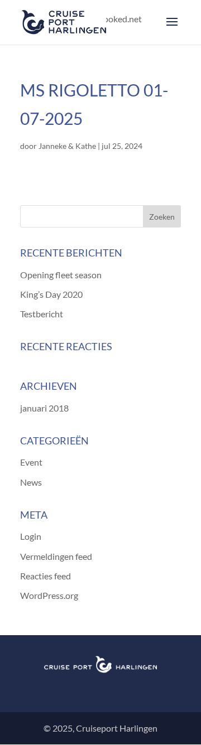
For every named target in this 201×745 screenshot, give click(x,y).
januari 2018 (44, 408)
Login (30, 536)
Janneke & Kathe (67, 146)
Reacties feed (45, 575)
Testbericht (41, 313)
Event (31, 462)
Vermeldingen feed (56, 556)
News (31, 482)
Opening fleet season (61, 274)
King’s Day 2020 (51, 294)
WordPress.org (49, 595)
